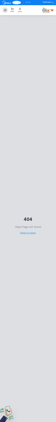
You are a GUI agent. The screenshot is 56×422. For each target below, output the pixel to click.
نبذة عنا (28, 2)
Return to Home (28, 233)
